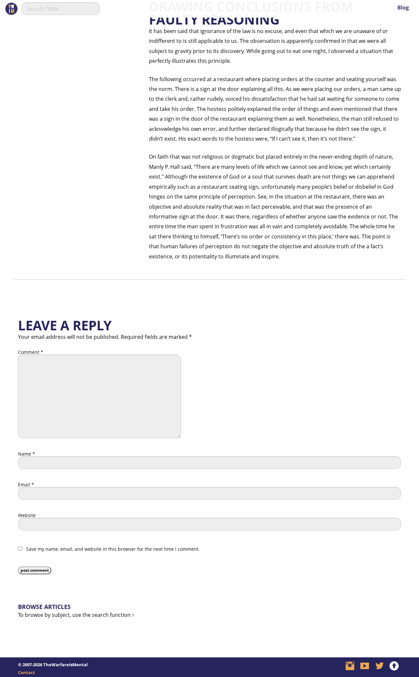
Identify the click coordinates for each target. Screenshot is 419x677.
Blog (403, 7)
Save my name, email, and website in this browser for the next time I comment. (113, 549)
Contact (26, 672)
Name (26, 454)
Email (26, 484)
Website (27, 515)
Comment (30, 352)
